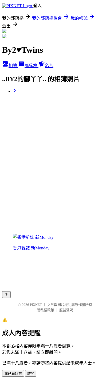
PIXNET (36, 305)
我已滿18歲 (13, 374)
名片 (49, 65)
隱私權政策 (45, 310)
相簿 (13, 65)
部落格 (31, 65)
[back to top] (6, 294)
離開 (30, 374)
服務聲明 (66, 310)
